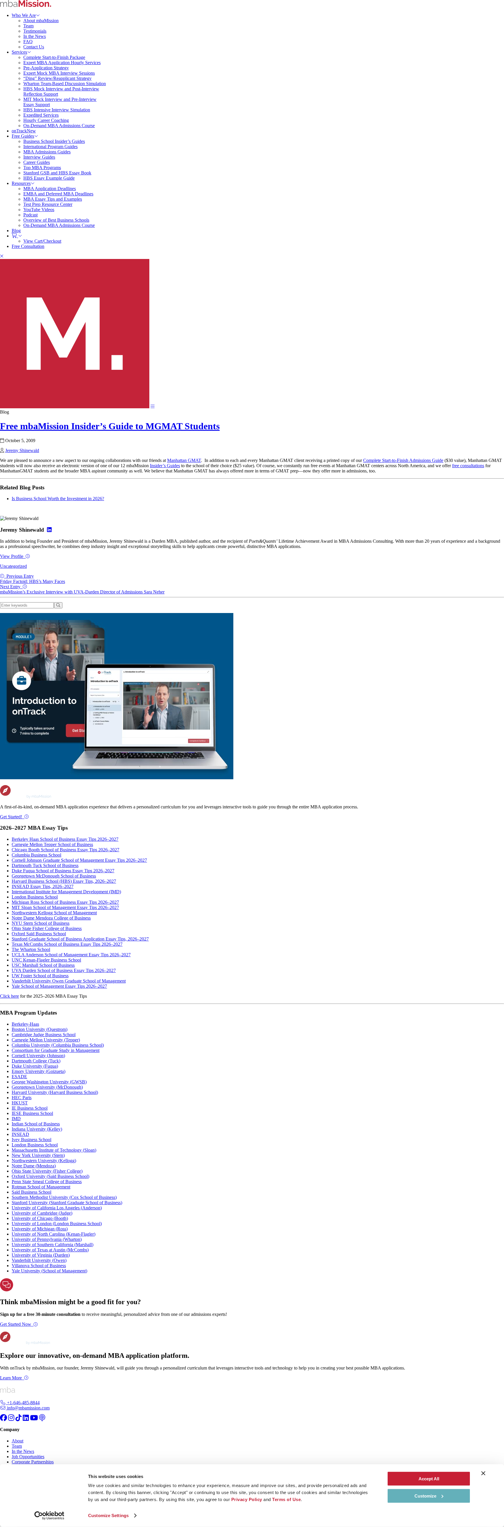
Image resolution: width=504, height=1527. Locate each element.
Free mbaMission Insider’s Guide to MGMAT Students (110, 426)
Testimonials (34, 31)
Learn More (11, 1377)
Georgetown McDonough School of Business (54, 875)
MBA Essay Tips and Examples (52, 199)
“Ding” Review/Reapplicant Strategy (57, 78)
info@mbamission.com (28, 1407)
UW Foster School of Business (40, 975)
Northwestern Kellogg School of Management (54, 912)
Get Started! (11, 816)
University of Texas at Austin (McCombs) (50, 1249)
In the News (34, 36)
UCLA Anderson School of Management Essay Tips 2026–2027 (71, 954)
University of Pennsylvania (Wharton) (47, 1239)
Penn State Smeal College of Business (47, 1181)
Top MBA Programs (42, 167)
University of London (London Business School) (57, 1223)
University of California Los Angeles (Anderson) (57, 1207)
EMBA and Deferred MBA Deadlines (58, 193)
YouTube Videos (38, 209)
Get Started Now (15, 1324)
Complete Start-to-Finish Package (54, 57)
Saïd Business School (31, 1192)
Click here (9, 996)
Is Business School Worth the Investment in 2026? (58, 498)
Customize (425, 1495)
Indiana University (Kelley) (37, 1129)
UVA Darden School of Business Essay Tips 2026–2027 (64, 970)
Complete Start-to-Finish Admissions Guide (403, 460)
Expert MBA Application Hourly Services (62, 62)
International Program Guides (50, 146)
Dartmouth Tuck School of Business (45, 865)
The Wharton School (31, 949)
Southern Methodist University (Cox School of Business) (64, 1197)
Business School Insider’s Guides (54, 141)
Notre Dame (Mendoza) (34, 1165)
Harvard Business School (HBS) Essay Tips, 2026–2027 (64, 881)
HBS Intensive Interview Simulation (56, 109)
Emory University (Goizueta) (38, 1071)
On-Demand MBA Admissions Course (59, 125)
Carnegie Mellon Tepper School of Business (52, 844)
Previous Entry (32, 579)
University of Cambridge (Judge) (42, 1213)
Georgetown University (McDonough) (47, 1087)
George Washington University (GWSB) (49, 1081)
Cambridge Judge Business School (44, 1034)
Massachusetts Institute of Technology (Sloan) (54, 1150)
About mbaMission (41, 20)
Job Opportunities (28, 1456)
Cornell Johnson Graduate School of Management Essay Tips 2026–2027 (79, 860)
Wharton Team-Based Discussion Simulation (64, 83)
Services (19, 52)
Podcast (30, 214)
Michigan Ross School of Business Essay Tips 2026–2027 (65, 902)
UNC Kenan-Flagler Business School (46, 959)
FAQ (28, 41)
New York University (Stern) (38, 1155)
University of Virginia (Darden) (41, 1255)
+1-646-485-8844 (23, 1402)
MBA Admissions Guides (47, 151)
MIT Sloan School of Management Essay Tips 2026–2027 (65, 907)
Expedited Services (41, 115)
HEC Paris (22, 1097)
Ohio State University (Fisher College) (47, 1171)
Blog (16, 230)
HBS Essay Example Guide (49, 178)
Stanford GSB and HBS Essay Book (57, 172)
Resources (21, 183)
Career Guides (36, 162)
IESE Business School (32, 1113)
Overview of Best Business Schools (56, 220)
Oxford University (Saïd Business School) (50, 1176)
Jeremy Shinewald (22, 450)
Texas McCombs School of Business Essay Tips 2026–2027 (67, 944)
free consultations (468, 465)
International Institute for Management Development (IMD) (66, 891)
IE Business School (30, 1108)
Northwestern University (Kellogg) (44, 1160)
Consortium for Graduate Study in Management (55, 1050)
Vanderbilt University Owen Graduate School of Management (69, 980)
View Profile (11, 556)
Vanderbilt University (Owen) (39, 1260)
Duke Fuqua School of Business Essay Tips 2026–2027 (63, 870)
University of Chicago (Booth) (40, 1218)
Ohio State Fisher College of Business (47, 928)
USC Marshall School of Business (43, 965)
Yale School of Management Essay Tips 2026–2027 (59, 986)
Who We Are (24, 15)
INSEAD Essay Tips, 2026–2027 (43, 886)
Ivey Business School (31, 1139)
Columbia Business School (36, 854)
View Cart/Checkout (42, 241)
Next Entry (82, 589)
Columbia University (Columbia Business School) (58, 1045)
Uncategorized (13, 566)
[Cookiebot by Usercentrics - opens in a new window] (49, 1515)
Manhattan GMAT (184, 460)
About (17, 1440)
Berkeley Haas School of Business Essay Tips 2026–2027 (65, 839)
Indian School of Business (36, 1123)
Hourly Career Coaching (46, 120)
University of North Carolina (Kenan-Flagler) (53, 1234)
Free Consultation (28, 246)
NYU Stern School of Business (40, 923)
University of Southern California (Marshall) (52, 1244)
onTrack (24, 130)
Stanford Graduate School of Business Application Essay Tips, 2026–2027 (80, 938)
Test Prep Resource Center (47, 204)
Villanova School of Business (39, 1265)
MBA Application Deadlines (49, 188)
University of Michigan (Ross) (40, 1228)
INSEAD (20, 1134)
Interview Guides (39, 157)
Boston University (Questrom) (39, 1029)
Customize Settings (108, 1515)
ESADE (19, 1076)
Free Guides (23, 136)
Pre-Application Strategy (46, 67)
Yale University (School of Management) (49, 1270)
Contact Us (33, 46)
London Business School (35, 896)
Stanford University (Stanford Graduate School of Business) (67, 1202)
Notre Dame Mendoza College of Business (51, 917)
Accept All (429, 1478)
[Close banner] (483, 1473)
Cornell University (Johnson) (38, 1055)
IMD (16, 1118)
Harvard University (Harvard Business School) (55, 1092)
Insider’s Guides (165, 465)
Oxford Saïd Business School (39, 933)
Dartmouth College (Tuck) (36, 1060)
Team (28, 25)
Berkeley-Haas (25, 1024)
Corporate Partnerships (33, 1461)
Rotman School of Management (41, 1186)
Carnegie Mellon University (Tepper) (46, 1039)
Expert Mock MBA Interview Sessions (59, 73)
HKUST (20, 1102)
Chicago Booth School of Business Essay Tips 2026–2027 (65, 849)
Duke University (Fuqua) (35, 1066)
